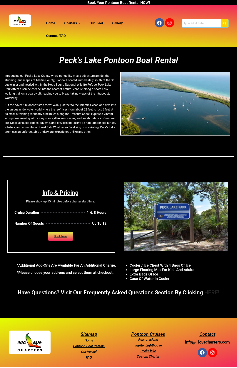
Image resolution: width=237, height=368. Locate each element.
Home (50, 23)
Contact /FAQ (56, 36)
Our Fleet (96, 23)
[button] (72, 23)
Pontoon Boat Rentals (89, 346)
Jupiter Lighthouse (148, 345)
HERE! (211, 292)
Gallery (117, 23)
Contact (207, 334)
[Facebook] (159, 22)
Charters (70, 23)
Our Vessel (89, 352)
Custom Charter (148, 356)
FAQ (89, 357)
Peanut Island (148, 339)
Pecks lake (148, 351)
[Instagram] (169, 22)
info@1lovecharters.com (207, 342)
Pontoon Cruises (148, 334)
